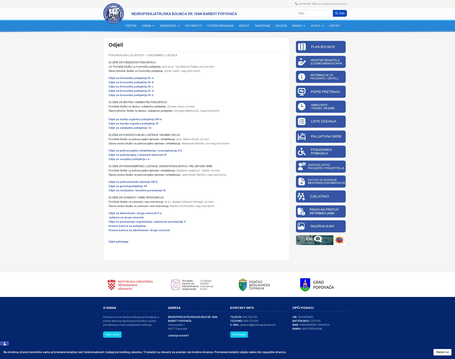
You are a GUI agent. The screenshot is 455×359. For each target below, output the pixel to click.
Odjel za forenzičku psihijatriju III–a (131, 78)
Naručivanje (262, 26)
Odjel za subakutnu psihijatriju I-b (130, 127)
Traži (341, 13)
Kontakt (334, 26)
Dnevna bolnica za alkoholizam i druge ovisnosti (139, 230)
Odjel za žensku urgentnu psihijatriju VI (133, 123)
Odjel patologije (119, 241)
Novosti (244, 26)
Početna (130, 26)
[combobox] (314, 13)
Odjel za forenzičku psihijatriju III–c (131, 86)
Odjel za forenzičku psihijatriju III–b (131, 82)
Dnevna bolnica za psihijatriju (127, 226)
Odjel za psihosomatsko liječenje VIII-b (133, 182)
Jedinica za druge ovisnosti (126, 217)
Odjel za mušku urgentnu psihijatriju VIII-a (135, 119)
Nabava (297, 26)
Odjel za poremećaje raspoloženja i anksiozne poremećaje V (147, 221)
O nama (146, 26)
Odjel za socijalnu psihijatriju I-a (129, 159)
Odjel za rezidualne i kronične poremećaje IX (137, 190)
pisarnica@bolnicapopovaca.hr (331, 3)
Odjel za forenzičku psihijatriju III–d (131, 90)
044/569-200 (304, 3)
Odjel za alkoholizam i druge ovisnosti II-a (135, 213)
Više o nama (112, 334)
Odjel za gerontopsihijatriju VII (128, 186)
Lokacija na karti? (178, 335)
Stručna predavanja (220, 26)
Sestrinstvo (193, 26)
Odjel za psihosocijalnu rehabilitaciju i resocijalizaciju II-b (145, 150)
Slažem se (442, 352)
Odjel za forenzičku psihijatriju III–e (131, 95)
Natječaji (281, 26)
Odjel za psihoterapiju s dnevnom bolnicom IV (138, 154)
